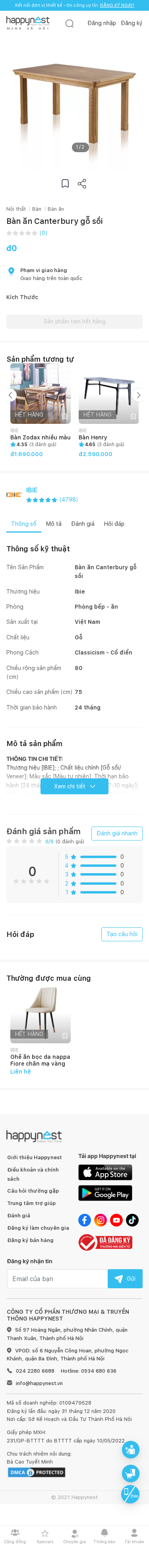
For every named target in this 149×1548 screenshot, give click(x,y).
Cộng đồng (15, 1541)
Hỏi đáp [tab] (114, 524)
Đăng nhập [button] (101, 23)
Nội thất (16, 209)
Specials (45, 1541)
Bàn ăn (56, 209)
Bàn (36, 209)
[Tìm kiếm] (69, 23)
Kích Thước (22, 297)
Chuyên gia (74, 1541)
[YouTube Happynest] (116, 1220)
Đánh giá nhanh (117, 833)
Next (138, 395)
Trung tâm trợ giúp (31, 1203)
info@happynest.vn (39, 1383)
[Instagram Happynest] (100, 1220)
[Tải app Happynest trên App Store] (105, 1172)
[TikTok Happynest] (132, 1220)
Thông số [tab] (24, 524)
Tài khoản (134, 1541)
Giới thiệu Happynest (34, 1157)
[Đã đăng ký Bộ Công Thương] (105, 1241)
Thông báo (104, 1541)
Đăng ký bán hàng (30, 1240)
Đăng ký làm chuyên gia (38, 1228)
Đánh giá (18, 1216)
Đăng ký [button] (132, 23)
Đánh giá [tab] (83, 524)
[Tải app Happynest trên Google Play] (105, 1192)
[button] (65, 183)
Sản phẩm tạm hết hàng (75, 321)
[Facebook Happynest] (84, 1220)
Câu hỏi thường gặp (33, 1191)
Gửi (131, 1279)
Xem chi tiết (69, 786)
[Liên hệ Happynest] (130, 1494)
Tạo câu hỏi (121, 934)
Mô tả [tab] (54, 524)
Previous (10, 395)
